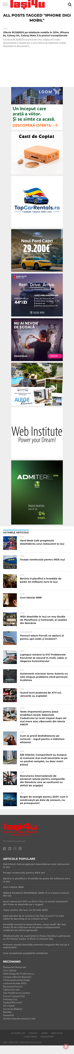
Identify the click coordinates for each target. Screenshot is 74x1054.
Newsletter (47, 1037)
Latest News (30, 1037)
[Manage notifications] (66, 1046)
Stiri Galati (9, 1005)
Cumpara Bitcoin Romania (17, 976)
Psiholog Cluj (10, 999)
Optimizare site (11, 989)
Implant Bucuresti (12, 1002)
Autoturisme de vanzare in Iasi (19, 1018)
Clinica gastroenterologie (16, 979)
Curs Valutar (10, 970)
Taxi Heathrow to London (16, 992)
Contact (33, 1033)
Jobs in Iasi (57, 1033)
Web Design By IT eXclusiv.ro (18, 973)
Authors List (18, 1033)
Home (44, 1033)
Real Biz (7, 1011)
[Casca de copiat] (37, 175)
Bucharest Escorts (12, 986)
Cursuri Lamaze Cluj (14, 996)
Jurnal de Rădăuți (12, 1008)
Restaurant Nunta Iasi (14, 967)
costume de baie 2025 (14, 983)
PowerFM (8, 1015)
